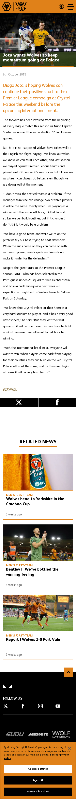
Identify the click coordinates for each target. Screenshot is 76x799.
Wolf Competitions (61, 734)
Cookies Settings (38, 769)
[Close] (69, 748)
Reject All (38, 780)
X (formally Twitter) (19, 402)
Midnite (38, 734)
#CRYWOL (10, 390)
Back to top (68, 672)
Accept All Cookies (38, 791)
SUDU (15, 734)
